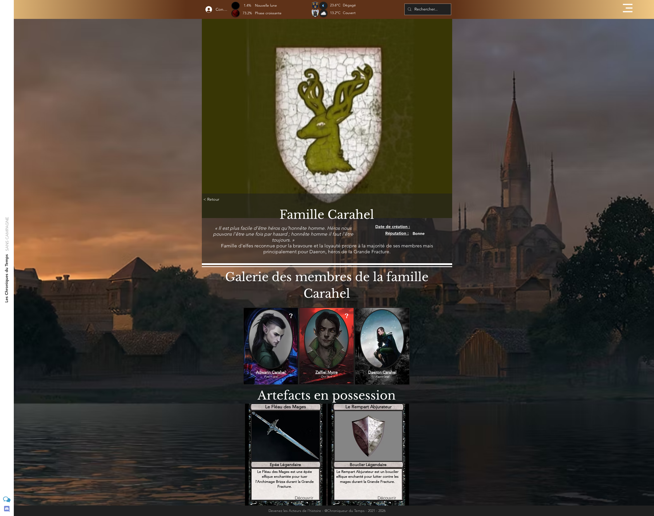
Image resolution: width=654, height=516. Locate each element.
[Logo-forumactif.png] (6, 499)
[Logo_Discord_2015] (6, 509)
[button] (627, 8)
